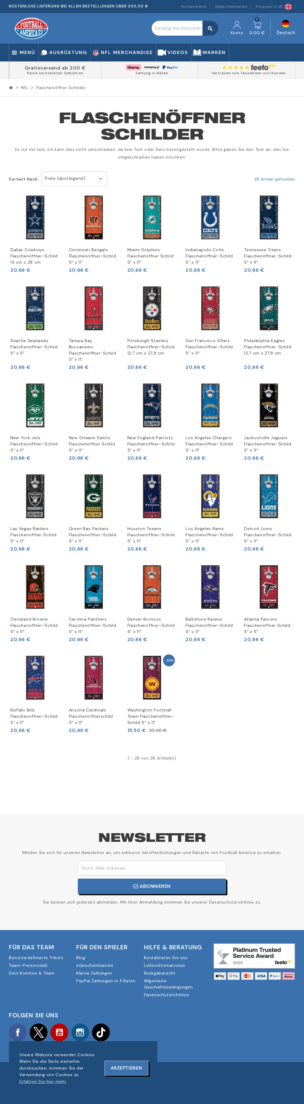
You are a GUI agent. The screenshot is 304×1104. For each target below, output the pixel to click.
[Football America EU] (31, 28)
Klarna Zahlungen (94, 973)
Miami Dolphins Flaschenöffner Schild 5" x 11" (150, 256)
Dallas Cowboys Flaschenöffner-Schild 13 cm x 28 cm (34, 256)
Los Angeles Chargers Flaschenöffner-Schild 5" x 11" (209, 444)
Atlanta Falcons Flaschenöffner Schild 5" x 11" (267, 625)
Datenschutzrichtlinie (166, 994)
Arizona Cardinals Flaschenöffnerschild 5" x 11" (91, 716)
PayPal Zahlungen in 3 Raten (105, 980)
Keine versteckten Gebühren (55, 73)
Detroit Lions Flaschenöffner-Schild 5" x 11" (268, 535)
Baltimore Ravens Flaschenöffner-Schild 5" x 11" (209, 625)
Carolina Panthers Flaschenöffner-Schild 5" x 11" (92, 625)
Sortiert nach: (24, 179)
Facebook (18, 1032)
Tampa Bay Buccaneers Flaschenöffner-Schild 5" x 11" (92, 350)
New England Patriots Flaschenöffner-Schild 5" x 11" (151, 444)
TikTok (101, 1032)
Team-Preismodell (28, 965)
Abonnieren (154, 886)
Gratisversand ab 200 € (55, 68)
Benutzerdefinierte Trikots (36, 957)
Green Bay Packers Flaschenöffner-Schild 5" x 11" (92, 535)
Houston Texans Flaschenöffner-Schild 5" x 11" (151, 535)
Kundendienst (194, 6)
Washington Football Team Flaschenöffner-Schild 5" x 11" (151, 716)
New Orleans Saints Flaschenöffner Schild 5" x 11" (92, 444)
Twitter (39, 1032)
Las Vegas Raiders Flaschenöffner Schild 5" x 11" (33, 535)
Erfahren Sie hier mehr (42, 1081)
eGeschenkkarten (231, 6)
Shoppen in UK (269, 6)
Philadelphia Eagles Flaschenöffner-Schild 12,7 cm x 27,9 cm (268, 347)
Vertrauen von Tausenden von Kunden (248, 73)
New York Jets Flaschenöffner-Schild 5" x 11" (34, 444)
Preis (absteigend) (65, 178)
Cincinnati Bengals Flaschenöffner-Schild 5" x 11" (92, 256)
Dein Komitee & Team (32, 973)
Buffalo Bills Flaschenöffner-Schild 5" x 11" (34, 716)
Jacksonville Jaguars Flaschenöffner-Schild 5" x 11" (268, 444)
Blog (80, 957)
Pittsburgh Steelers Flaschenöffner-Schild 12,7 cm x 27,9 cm (151, 347)
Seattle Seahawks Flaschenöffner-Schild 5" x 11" (34, 347)
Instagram (80, 1032)
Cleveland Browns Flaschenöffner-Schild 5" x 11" (34, 625)
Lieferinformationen (165, 965)
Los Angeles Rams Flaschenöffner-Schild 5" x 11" (209, 535)
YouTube (59, 1032)
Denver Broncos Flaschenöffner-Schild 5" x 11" (151, 625)
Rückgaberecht (160, 973)
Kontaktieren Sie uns (166, 957)
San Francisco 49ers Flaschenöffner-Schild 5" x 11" (209, 347)
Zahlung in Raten (151, 73)
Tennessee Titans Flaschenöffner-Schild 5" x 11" (268, 256)
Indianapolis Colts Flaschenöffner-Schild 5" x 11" (209, 256)
